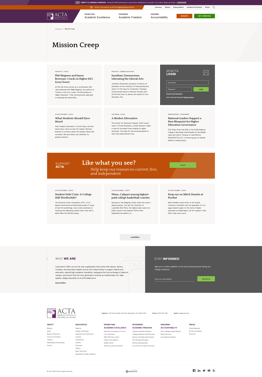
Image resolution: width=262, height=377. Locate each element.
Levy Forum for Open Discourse (143, 346)
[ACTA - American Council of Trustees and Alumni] (60, 16)
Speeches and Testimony (84, 334)
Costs (66, 71)
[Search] (214, 7)
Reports (78, 328)
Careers (50, 340)
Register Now (189, 97)
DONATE (184, 16)
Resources (58, 29)
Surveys (78, 337)
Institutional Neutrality (140, 343)
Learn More (181, 2)
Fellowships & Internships (56, 343)
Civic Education (109, 334)
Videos (78, 348)
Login (201, 89)
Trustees (158, 7)
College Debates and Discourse (143, 334)
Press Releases (173, 114)
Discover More (60, 283)
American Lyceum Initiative (113, 346)
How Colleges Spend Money (171, 331)
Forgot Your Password (174, 94)
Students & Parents (194, 7)
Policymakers (178, 7)
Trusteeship (184, 114)
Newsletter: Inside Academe (86, 354)
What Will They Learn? (111, 337)
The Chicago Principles (140, 340)
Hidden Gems (108, 343)
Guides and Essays (82, 331)
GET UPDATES (204, 16)
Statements (80, 340)
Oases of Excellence (111, 340)
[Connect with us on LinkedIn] (199, 370)
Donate (183, 165)
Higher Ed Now (122, 7)
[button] (97, 16)
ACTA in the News (61, 114)
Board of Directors (53, 334)
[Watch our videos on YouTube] (209, 370)
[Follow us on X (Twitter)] (204, 370)
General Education (127, 71)
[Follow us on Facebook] (194, 370)
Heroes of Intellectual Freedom (143, 337)
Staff (48, 331)
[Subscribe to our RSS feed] (214, 370)
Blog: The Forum (81, 351)
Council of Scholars (54, 337)
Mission (49, 328)
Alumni (167, 7)
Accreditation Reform (168, 337)
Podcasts (58, 71)
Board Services (166, 334)
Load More (135, 237)
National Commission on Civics (115, 331)
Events (49, 345)
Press (207, 7)
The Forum (115, 114)
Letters (78, 343)
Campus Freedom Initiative (141, 331)
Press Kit (192, 334)
